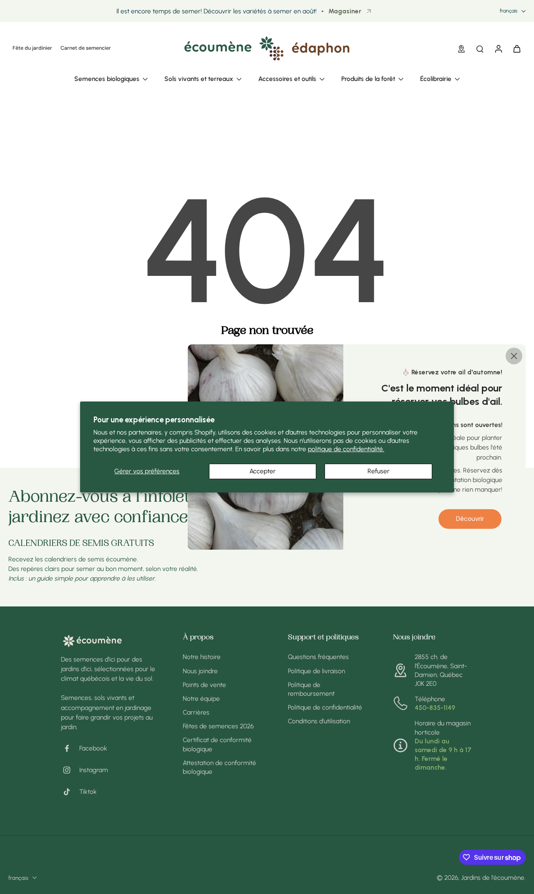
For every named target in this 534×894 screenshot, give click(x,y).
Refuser (379, 471)
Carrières (196, 712)
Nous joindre (200, 671)
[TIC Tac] (70, 792)
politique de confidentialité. (346, 449)
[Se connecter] (498, 48)
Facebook (93, 748)
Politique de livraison (316, 671)
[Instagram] (70, 770)
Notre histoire (202, 657)
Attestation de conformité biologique (219, 767)
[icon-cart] (516, 48)
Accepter (262, 471)
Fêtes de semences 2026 (218, 726)
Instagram (93, 770)
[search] (480, 48)
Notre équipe (201, 698)
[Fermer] (514, 356)
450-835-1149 (435, 708)
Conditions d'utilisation (319, 721)
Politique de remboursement (311, 689)
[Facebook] (70, 748)
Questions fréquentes (318, 657)
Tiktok (88, 792)
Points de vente (204, 685)
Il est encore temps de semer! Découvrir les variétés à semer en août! (216, 11)
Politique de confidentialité (325, 707)
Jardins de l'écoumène (492, 877)
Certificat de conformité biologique (217, 744)
